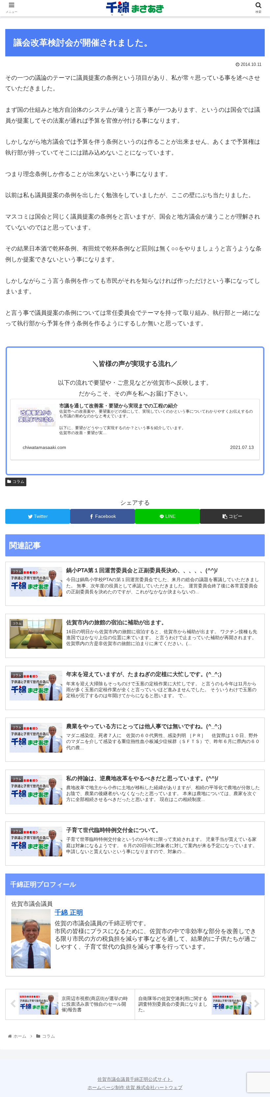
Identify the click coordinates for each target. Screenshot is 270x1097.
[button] (250, 745)
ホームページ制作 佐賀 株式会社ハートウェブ (135, 1087)
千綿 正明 (69, 912)
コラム (18, 481)
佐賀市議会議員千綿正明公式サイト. (135, 1079)
